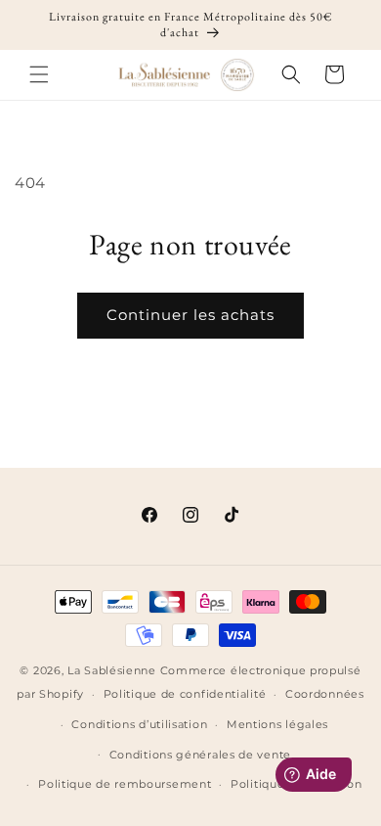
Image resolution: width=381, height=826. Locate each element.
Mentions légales (277, 724)
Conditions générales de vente (200, 754)
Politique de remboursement (124, 784)
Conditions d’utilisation (139, 724)
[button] (39, 74)
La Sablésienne (111, 670)
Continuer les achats (190, 314)
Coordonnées (324, 694)
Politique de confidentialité (185, 694)
